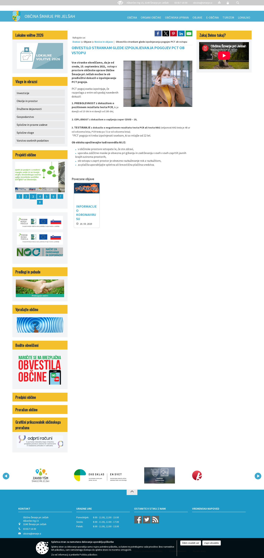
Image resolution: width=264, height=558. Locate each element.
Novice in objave (103, 41)
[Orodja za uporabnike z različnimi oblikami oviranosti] (120, 3)
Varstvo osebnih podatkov (33, 140)
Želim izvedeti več (190, 543)
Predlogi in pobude (27, 272)
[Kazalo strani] (219, 2)
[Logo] (100, 475)
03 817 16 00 (180, 2)
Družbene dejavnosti (29, 109)
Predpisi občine (25, 397)
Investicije (23, 93)
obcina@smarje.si (202, 2)
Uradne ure (84, 508)
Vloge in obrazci (26, 81)
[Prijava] (227, 2)
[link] (158, 33)
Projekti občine (25, 154)
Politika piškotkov (88, 554)
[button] (237, 2)
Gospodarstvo (25, 117)
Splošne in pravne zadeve (32, 124)
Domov (76, 41)
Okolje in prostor (27, 101)
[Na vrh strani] (132, 492)
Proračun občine (26, 409)
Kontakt (24, 508)
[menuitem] (132, 16)
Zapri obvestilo (211, 543)
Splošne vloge (25, 132)
